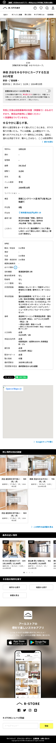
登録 (46, 726)
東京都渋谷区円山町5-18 (31, 212)
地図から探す (41, 587)
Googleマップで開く (44, 441)
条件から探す (14, 587)
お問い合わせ (44, 738)
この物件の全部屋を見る (43, 527)
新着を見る (14, 595)
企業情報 (36, 738)
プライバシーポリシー (24, 738)
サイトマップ (11, 738)
